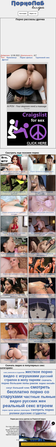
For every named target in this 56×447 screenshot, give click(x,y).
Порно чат (32, 13)
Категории (22, 13)
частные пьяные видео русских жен (32, 399)
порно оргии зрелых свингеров (16, 410)
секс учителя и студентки (14, 372)
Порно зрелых (26, 58)
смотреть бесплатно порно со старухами (25, 392)
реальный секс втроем (28, 405)
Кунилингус (12, 58)
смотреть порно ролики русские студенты (31, 411)
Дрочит (5, 60)
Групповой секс (43, 58)
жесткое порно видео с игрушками (28, 374)
